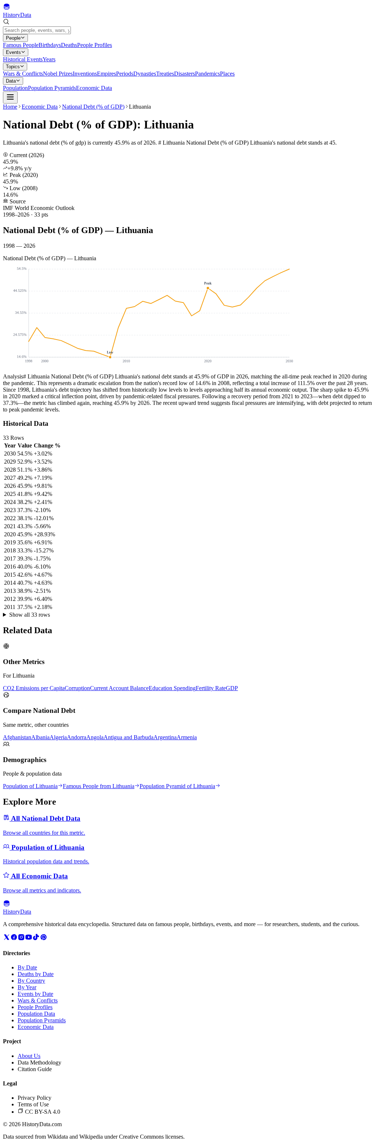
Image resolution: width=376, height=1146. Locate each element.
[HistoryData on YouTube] (28, 939)
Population (15, 88)
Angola (95, 737)
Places (227, 73)
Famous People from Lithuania (98, 786)
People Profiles (94, 45)
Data (11, 81)
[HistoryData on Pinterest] (43, 939)
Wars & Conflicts (23, 73)
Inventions (85, 73)
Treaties (165, 73)
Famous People (21, 45)
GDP (232, 688)
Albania (40, 737)
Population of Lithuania (30, 786)
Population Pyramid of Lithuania (177, 786)
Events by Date (35, 994)
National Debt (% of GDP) (93, 107)
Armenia (187, 737)
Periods (124, 73)
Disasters (184, 73)
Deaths (69, 45)
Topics (13, 66)
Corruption (77, 688)
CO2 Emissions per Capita (34, 688)
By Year (27, 987)
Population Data (36, 1014)
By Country (31, 981)
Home (10, 107)
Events (13, 52)
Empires (106, 73)
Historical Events (23, 59)
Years (49, 59)
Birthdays (50, 45)
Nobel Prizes (58, 73)
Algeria (58, 737)
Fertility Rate (211, 688)
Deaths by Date (36, 974)
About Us (29, 1056)
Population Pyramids (52, 88)
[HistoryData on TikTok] (36, 939)
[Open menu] (10, 97)
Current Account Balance (119, 688)
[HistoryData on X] (6, 939)
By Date (27, 967)
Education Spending (172, 688)
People (13, 38)
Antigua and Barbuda (128, 737)
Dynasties (144, 73)
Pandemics (207, 73)
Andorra (76, 737)
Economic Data (94, 88)
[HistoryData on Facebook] (14, 939)
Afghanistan (17, 737)
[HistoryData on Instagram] (21, 939)
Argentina (165, 737)
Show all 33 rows (29, 615)
